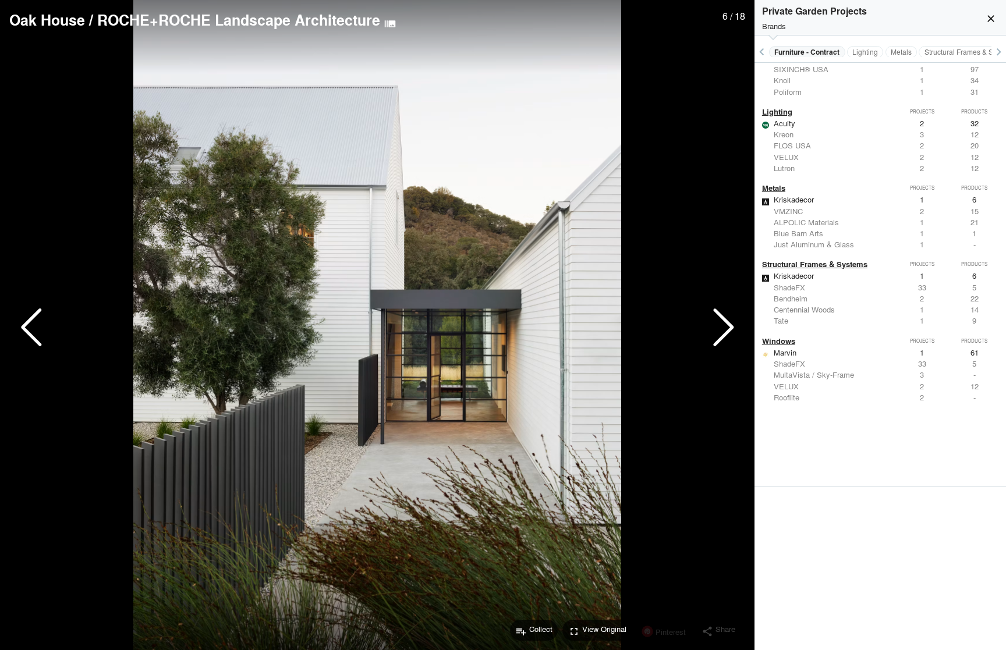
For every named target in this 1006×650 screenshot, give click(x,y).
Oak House (47, 19)
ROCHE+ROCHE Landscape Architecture (238, 19)
